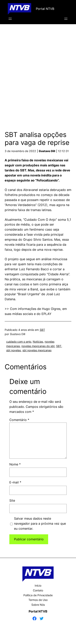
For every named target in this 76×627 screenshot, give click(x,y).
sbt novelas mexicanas (36, 350)
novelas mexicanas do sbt (38, 346)
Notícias (38, 341)
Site (12, 500)
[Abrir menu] (10, 18)
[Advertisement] (38, 76)
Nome (15, 464)
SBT (42, 329)
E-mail (15, 482)
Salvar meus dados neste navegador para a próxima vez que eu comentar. (40, 523)
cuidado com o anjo (18, 341)
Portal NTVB (45, 9)
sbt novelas (13, 350)
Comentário (19, 420)
